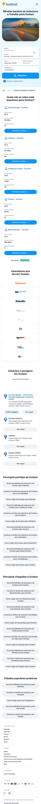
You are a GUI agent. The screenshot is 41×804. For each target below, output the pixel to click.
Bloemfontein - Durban (18, 230)
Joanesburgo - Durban (18, 107)
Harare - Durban (15, 199)
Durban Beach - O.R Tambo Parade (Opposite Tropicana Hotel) (21, 397)
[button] (34, 52)
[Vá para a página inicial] (9, 4)
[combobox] (20, 49)
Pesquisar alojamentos (15, 81)
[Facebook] (10, 793)
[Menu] (37, 4)
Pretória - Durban (16, 138)
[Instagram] (5, 793)
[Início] (4, 91)
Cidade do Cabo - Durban (19, 169)
